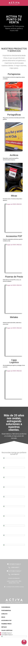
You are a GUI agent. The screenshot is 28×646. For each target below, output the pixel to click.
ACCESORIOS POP (6, 620)
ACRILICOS (4, 614)
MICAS (3, 617)
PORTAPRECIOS (5, 607)
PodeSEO (10, 590)
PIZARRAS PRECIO (6, 623)
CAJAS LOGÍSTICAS (6, 630)
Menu (24, 644)
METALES (4, 627)
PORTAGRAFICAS (6, 610)
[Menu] (24, 641)
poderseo (2, 559)
